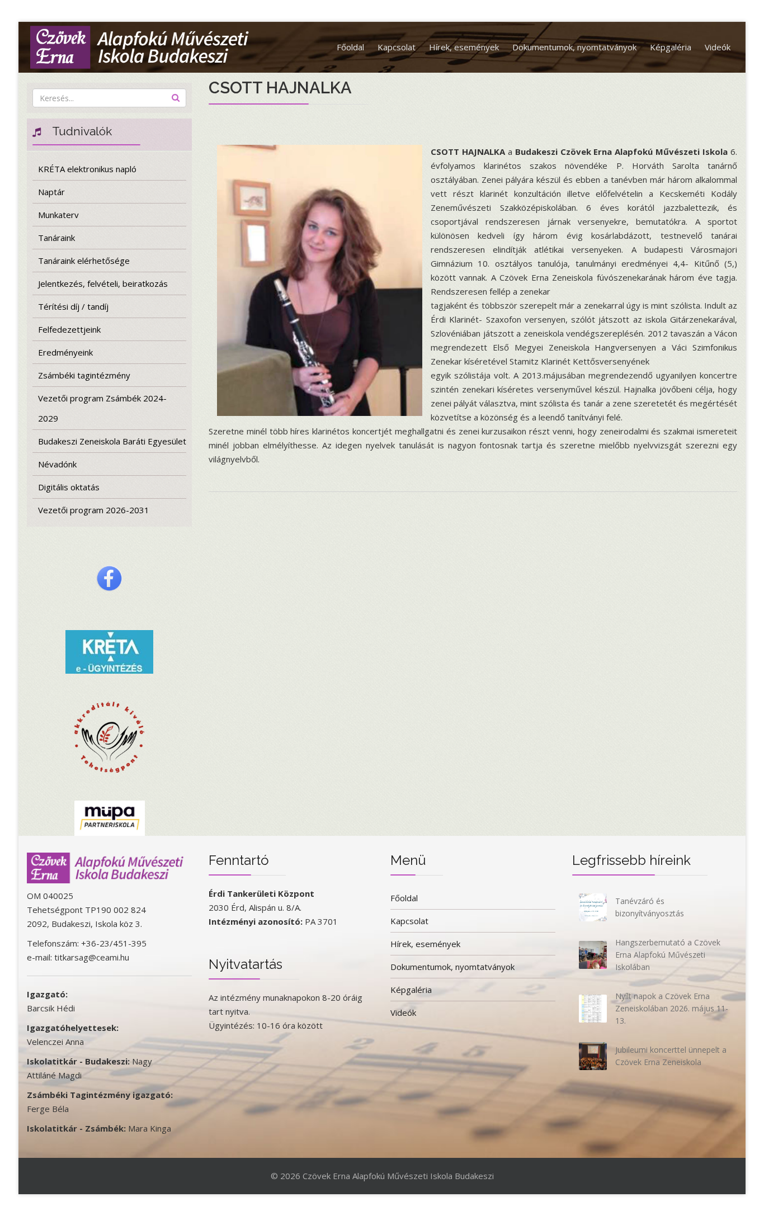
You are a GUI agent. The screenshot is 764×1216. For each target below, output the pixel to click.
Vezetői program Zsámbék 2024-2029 (102, 408)
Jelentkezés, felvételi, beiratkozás (103, 283)
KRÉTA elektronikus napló (87, 168)
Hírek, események (464, 47)
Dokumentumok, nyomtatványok (574, 47)
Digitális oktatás (69, 487)
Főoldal (350, 47)
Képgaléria (670, 47)
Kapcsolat (397, 47)
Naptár (51, 191)
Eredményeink (65, 352)
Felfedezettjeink (69, 329)
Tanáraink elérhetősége (84, 260)
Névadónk (57, 464)
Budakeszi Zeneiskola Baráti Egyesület (112, 441)
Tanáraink (56, 237)
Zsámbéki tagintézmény (84, 375)
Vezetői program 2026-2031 (93, 509)
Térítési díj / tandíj (73, 306)
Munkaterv (58, 214)
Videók (717, 47)
